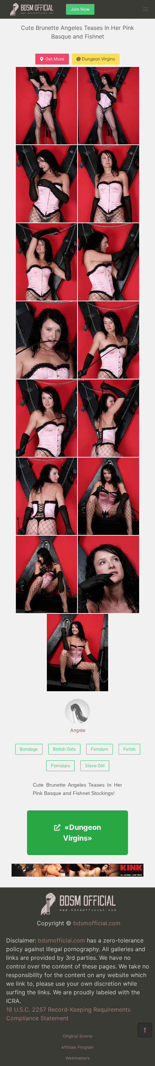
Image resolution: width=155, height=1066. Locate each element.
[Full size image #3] (108, 183)
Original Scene (77, 1036)
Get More (54, 59)
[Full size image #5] (108, 262)
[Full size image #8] (46, 418)
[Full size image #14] (77, 652)
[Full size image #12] (46, 574)
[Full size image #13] (108, 574)
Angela (77, 730)
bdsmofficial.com (96, 923)
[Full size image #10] (46, 496)
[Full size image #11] (108, 496)
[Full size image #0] (46, 105)
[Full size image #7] (108, 340)
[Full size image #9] (108, 418)
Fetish (129, 749)
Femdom (99, 749)
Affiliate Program (77, 1047)
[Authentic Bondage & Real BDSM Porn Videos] (77, 874)
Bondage (29, 749)
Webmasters (78, 1058)
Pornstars (60, 765)
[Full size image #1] (108, 105)
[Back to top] (145, 1030)
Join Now (80, 9)
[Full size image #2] (46, 183)
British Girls (64, 749)
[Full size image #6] (46, 340)
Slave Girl (95, 765)
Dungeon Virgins (98, 59)
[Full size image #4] (46, 262)
